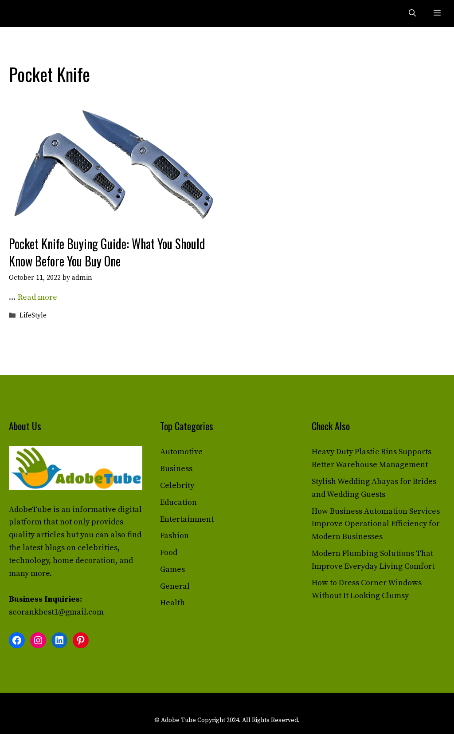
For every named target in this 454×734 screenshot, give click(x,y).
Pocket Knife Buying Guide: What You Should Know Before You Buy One (107, 252)
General (175, 586)
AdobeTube (30, 509)
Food (168, 553)
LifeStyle (33, 316)
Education (178, 502)
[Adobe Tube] (27, 13)
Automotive (181, 452)
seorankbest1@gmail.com (56, 612)
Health (172, 603)
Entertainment (187, 519)
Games (172, 569)
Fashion (174, 536)
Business (176, 469)
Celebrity (177, 485)
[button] (412, 13)
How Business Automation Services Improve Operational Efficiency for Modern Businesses (376, 524)
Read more (37, 297)
